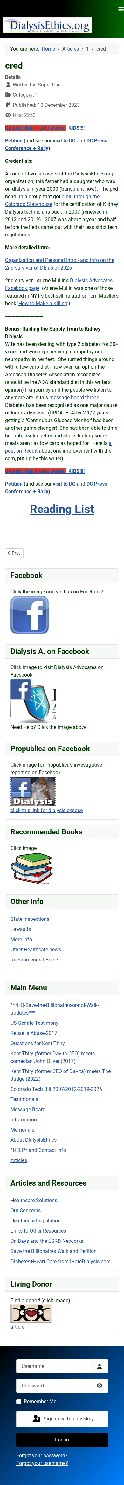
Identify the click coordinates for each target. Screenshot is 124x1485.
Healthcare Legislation (35, 1221)
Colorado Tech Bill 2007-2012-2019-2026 (56, 1089)
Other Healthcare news (35, 950)
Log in (62, 1440)
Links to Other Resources (38, 1231)
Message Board (27, 1109)
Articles (18, 1160)
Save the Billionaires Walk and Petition (53, 1251)
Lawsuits (20, 929)
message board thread (74, 397)
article (17, 1327)
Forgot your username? (42, 1463)
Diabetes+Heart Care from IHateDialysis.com (60, 1261)
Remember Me (40, 1402)
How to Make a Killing (42, 303)
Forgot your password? (42, 1456)
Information (23, 1120)
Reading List (62, 509)
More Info (21, 939)
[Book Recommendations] (31, 868)
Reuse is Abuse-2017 (33, 1033)
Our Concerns (25, 1211)
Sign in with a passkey (68, 1419)
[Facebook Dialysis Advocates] (33, 701)
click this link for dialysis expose (46, 810)
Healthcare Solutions (33, 1200)
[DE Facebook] (29, 614)
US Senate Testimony (34, 1023)
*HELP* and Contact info (38, 1150)
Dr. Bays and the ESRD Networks (46, 1241)
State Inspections (29, 919)
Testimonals (24, 1099)
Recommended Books (34, 960)
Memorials (22, 1130)
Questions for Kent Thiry (37, 1043)
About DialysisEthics (33, 1140)
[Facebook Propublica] (33, 791)
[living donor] (31, 1313)
